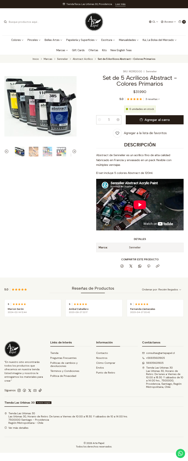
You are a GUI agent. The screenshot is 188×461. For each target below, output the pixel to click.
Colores (16, 40)
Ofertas (93, 50)
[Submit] (5, 21)
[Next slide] (74, 151)
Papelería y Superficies (80, 40)
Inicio (36, 59)
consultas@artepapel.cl (160, 353)
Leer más (120, 4)
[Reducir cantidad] (99, 119)
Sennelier (62, 59)
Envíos (100, 367)
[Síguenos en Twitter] (30, 390)
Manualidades (127, 40)
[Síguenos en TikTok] (40, 390)
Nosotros (101, 358)
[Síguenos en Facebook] (24, 390)
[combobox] (22, 21)
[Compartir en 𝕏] (131, 266)
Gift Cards (78, 50)
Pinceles (33, 40)
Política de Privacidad (63, 376)
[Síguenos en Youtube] (35, 390)
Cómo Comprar (105, 363)
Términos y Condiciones (64, 371)
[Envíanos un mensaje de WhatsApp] (180, 453)
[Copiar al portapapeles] (158, 266)
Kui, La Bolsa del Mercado (158, 40)
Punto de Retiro (105, 372)
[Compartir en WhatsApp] (140, 266)
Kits (104, 50)
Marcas (60, 50)
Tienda (54, 353)
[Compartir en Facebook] (122, 266)
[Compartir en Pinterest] (149, 266)
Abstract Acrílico (83, 59)
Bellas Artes (52, 40)
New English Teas (121, 50)
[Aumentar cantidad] (118, 119)
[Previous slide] (7, 151)
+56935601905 (155, 358)
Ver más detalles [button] (18, 427)
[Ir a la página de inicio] (94, 22)
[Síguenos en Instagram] (19, 390)
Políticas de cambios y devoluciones (64, 364)
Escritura (106, 40)
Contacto (102, 353)
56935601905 (155, 363)
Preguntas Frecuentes (63, 358)
